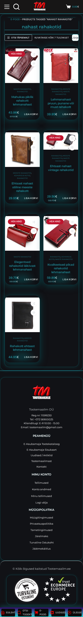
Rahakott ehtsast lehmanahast (22, 348)
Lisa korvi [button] (31, 114)
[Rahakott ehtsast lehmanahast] (22, 315)
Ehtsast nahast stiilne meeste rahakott (22, 187)
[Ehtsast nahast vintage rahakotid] (60, 141)
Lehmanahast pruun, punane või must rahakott (61, 103)
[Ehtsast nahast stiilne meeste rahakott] (22, 149)
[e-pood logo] (39, 6)
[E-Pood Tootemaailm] (41, 393)
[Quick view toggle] (33, 63)
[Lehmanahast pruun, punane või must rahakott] (60, 65)
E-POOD (15, 19)
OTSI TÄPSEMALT (20, 37)
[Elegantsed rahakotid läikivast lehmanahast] (22, 233)
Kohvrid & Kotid (22, 175)
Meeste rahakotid (22, 173)
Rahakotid (22, 91)
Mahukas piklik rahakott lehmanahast (22, 100)
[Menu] (6, 6)
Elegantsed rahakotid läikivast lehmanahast (22, 265)
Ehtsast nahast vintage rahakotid (60, 168)
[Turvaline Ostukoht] (24, 590)
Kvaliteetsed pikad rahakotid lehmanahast (60, 268)
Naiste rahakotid (22, 89)
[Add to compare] (33, 54)
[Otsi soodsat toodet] (16, 7)
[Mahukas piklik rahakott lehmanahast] (22, 65)
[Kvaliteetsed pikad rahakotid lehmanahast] (60, 233)
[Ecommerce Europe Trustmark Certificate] (59, 589)
